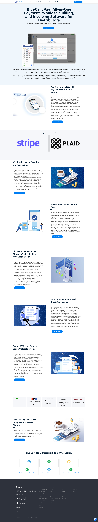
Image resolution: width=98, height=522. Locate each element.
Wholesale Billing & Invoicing (42, 503)
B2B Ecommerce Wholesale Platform (69, 465)
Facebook (75, 489)
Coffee (51, 489)
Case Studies (64, 498)
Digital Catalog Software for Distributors (27, 472)
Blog (62, 489)
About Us (17, 509)
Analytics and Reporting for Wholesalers (71, 472)
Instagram (75, 496)
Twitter (74, 491)
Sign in (69, 1)
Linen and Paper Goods (54, 502)
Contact (17, 511)
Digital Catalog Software (43, 494)
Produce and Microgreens (55, 498)
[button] (30, 1)
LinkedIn (74, 494)
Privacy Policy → (35, 517)
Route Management (42, 496)
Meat (51, 491)
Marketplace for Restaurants (42, 506)
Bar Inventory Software (43, 498)
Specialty (52, 500)
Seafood (51, 493)
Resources (63, 491)
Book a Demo (64, 494)
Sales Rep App (41, 493)
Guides (63, 493)
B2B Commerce (42, 491)
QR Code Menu (42, 500)
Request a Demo (78, 1)
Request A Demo (49, 28)
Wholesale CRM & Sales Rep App (49, 472)
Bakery (51, 496)
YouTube (74, 493)
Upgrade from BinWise (54, 1)
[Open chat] (95, 519)
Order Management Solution (29, 465)
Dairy (51, 494)
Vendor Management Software (49, 465)
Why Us (63, 496)
